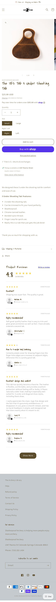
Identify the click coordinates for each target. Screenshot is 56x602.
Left (17, 133)
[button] (3, 10)
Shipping (4, 98)
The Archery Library (13, 480)
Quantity (5, 107)
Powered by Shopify (36, 596)
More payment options (28, 155)
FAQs (7, 486)
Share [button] (7, 256)
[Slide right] (34, 75)
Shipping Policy (11, 509)
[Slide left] (22, 75)
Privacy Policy (11, 515)
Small (7, 123)
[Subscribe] (48, 565)
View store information (14, 175)
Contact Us (9, 503)
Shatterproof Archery (24, 596)
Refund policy (11, 492)
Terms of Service (12, 497)
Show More (28, 455)
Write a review (44, 267)
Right (7, 133)
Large (18, 123)
